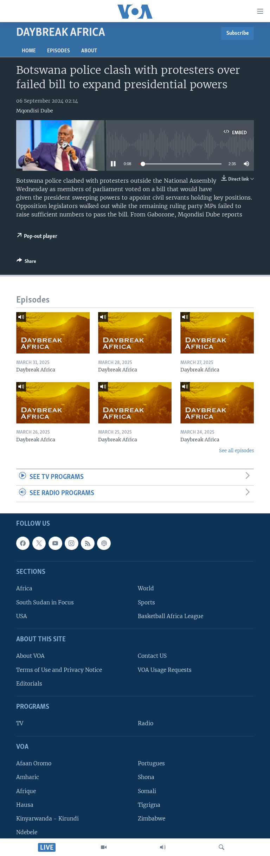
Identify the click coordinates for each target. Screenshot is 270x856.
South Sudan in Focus (45, 602)
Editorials (29, 683)
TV (19, 723)
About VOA (30, 656)
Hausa (24, 805)
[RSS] (87, 543)
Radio (145, 723)
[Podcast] (103, 543)
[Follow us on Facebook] (23, 543)
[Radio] (162, 847)
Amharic (27, 777)
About (89, 51)
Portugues (151, 763)
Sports (146, 602)
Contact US (152, 656)
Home (29, 51)
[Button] (26, 262)
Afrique (26, 791)
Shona (146, 777)
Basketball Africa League (170, 616)
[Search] (221, 847)
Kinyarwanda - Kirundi (47, 818)
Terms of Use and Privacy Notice (59, 670)
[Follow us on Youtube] (55, 543)
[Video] (103, 847)
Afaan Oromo (33, 763)
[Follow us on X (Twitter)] (39, 543)
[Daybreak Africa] (53, 333)
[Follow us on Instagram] (71, 543)
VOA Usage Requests (165, 670)
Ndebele (26, 832)
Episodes (58, 51)
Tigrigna (149, 805)
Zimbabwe (151, 818)
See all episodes (236, 451)
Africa (24, 588)
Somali (147, 791)
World (146, 588)
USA (21, 616)
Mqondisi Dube (34, 111)
